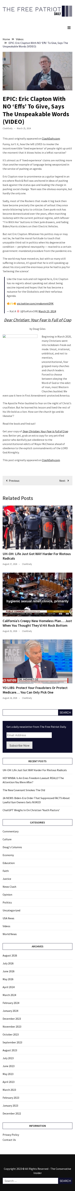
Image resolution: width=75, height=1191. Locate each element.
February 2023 (11, 1097)
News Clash (9, 886)
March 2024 (9, 995)
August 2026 (10, 955)
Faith (6, 871)
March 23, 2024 (47, 311)
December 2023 (12, 1018)
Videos (6, 926)
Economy (8, 855)
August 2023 (10, 1050)
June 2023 (8, 1066)
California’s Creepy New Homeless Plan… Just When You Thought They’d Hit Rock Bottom (37, 623)
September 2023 (12, 1042)
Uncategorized (11, 910)
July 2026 (8, 963)
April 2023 (8, 1082)
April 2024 (8, 987)
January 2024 (10, 1010)
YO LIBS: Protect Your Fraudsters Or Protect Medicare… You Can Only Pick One (35, 689)
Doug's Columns (12, 847)
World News (10, 934)
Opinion (7, 894)
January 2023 (10, 1105)
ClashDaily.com (51, 138)
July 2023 (8, 1058)
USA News (8, 918)
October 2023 (11, 1034)
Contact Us (9, 1139)
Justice (7, 878)
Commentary (10, 831)
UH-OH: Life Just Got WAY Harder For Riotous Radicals (35, 770)
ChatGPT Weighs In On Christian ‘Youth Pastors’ (31, 810)
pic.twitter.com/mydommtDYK (35, 303)
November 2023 (12, 1026)
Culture (7, 839)
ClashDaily (8, 128)
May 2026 (8, 979)
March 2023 (9, 1089)
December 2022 (12, 1113)
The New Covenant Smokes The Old (24, 790)
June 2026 (8, 971)
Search (65, 712)
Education (9, 863)
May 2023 (8, 1074)
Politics (7, 902)
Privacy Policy (11, 1134)
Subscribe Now (19, 745)
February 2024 (11, 1003)
